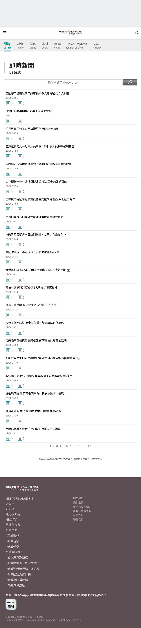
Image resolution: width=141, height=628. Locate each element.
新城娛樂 (13, 546)
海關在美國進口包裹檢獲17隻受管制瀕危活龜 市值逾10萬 (40, 358)
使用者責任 (96, 458)
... (85, 446)
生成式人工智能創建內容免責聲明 (55, 458)
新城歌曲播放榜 (17, 579)
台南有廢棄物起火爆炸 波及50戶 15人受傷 (31, 305)
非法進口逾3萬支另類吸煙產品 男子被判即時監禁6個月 (39, 376)
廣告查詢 (78, 502)
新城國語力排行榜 (19, 574)
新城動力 (11, 530)
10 (80, 446)
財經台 (10, 504)
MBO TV (11, 519)
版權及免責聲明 (82, 511)
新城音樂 (13, 541)
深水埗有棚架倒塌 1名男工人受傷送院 (29, 111)
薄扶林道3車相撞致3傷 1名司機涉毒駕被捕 (31, 287)
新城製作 (13, 535)
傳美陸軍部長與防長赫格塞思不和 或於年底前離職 (36, 340)
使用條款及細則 (82, 507)
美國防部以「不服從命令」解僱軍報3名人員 (32, 252)
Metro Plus (13, 514)
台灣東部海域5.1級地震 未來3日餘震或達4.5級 (33, 411)
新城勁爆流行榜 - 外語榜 (23, 568)
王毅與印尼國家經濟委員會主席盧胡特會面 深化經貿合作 (40, 199)
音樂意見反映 (16, 585)
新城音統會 (13, 552)
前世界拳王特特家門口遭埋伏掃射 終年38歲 (32, 128)
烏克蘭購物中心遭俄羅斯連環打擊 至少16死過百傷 (36, 181)
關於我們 (78, 498)
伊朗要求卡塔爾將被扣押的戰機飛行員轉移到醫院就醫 (39, 164)
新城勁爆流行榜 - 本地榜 (23, 563)
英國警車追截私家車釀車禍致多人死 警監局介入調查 (37, 93)
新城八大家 (13, 524)
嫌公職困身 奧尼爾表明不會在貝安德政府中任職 (35, 393)
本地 (45, 45)
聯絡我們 (78, 519)
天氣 (97, 45)
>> (89, 446)
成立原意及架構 (17, 557)
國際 (33, 45)
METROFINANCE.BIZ (19, 498)
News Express (76, 45)
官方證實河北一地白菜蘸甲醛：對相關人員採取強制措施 (40, 146)
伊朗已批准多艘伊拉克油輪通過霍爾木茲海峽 (33, 429)
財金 (20, 45)
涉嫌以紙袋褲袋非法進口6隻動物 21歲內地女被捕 (36, 270)
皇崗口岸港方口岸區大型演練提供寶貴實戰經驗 (34, 217)
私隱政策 (78, 515)
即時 (7, 45)
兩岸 (57, 45)
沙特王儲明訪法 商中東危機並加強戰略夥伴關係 (35, 323)
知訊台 (10, 509)
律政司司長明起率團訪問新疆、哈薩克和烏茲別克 (36, 234)
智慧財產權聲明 (81, 458)
